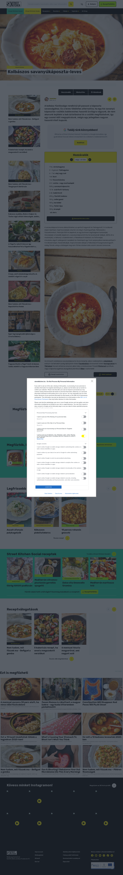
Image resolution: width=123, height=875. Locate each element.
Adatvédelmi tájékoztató (72, 493)
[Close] (92, 381)
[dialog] (61, 437)
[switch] (83, 416)
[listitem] (61, 413)
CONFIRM (48, 487)
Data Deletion (48, 493)
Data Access (58, 493)
